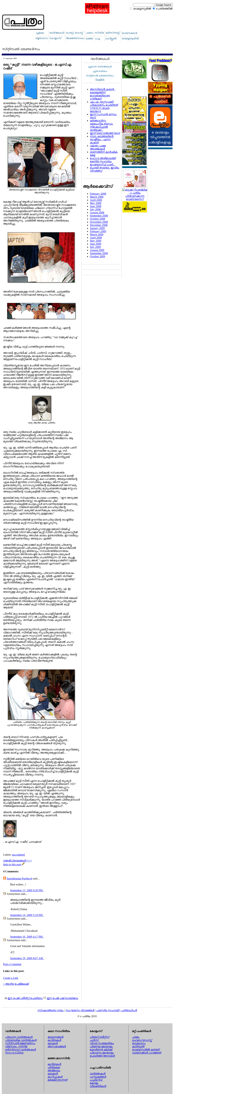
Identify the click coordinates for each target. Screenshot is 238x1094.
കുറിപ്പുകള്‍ (55, 1076)
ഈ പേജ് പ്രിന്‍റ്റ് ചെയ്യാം (25, 998)
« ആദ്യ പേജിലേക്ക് (16, 983)
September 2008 (99, 215)
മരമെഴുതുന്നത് (57, 1079)
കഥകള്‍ (53, 1043)
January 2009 (97, 228)
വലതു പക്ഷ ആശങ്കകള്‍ (98, 147)
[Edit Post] (23, 864)
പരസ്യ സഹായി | (108, 1010)
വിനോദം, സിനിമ (16, 1046)
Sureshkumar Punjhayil (19, 878)
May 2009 (95, 240)
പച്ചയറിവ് (96, 1079)
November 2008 (99, 221)
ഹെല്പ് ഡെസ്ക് (142, 1040)
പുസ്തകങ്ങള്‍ (98, 1076)
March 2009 (96, 234)
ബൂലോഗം (139, 1043)
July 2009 (95, 247)
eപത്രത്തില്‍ (164, 8)
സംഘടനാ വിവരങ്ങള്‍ (80, 1010)
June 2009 (95, 243)
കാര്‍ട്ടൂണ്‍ (138, 1046)
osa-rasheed (18, 854)
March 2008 (96, 196)
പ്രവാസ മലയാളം (102, 1052)
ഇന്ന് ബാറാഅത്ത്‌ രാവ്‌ (105, 133)
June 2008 (95, 206)
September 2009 (99, 253)
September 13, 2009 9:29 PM (26, 890)
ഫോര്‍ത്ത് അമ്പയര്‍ (102, 1055)
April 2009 (96, 237)
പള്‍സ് (94, 1040)
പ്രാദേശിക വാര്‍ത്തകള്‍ (21, 1040)
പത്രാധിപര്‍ (129, 1010)
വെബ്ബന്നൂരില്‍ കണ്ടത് (146, 1049)
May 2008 (95, 203)
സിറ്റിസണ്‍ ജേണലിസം (20, 1043)
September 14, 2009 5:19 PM (26, 915)
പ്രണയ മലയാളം (101, 1046)
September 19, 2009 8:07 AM (27, 958)
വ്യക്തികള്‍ (98, 1086)
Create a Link (10, 977)
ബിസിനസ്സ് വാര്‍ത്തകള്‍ (20, 1049)
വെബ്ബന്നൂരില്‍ (142, 8)
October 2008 (97, 218)
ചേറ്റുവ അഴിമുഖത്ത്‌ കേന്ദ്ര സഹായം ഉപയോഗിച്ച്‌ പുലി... (103, 161)
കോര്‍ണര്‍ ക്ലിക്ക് (101, 1049)
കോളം (94, 1082)
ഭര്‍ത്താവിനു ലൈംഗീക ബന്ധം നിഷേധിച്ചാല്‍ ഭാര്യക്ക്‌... (101, 125)
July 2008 (95, 209)
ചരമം (135, 1036)
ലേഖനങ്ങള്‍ (55, 1036)
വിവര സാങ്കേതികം (102, 1043)
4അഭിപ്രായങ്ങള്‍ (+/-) (17, 860)
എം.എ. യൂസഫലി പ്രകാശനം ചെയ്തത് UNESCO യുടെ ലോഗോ (104, 106)
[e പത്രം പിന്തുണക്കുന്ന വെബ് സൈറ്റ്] (134, 199)
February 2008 (98, 193)
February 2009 (98, 231)
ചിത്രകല (54, 1067)
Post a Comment (12, 964)
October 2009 (97, 256)
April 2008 (96, 199)
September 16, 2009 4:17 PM (26, 936)
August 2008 (97, 212)
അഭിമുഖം (54, 1070)
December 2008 (99, 225)
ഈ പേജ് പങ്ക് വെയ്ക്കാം (62, 998)
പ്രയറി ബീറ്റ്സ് (99, 1036)
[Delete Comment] (43, 890)
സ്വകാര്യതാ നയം (50, 1010)
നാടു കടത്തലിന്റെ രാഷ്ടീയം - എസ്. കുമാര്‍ (102, 139)
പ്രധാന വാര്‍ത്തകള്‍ (19, 1036)
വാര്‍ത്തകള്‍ (97, 1073)
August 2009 (97, 250)
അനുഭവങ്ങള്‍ (57, 1046)
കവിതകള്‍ (54, 1040)
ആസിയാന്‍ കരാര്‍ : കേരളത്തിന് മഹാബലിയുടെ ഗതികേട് (102, 94)
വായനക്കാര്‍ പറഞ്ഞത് (146, 1052)
